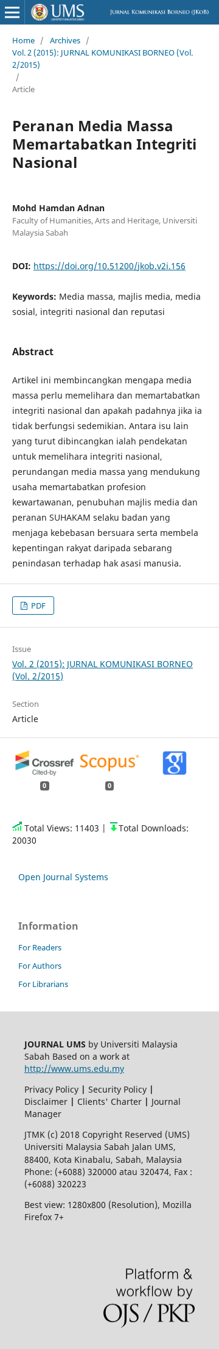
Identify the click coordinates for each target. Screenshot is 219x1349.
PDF (37, 605)
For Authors (39, 965)
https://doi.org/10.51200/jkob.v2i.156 (109, 266)
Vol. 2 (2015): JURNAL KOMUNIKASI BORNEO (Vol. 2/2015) (102, 58)
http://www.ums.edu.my (74, 1068)
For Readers (39, 947)
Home (23, 40)
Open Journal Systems (63, 877)
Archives (65, 40)
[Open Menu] (12, 12)
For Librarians (43, 983)
